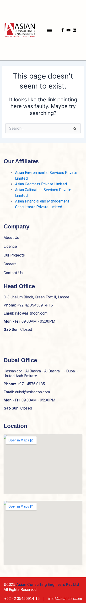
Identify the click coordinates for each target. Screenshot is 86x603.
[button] (50, 30)
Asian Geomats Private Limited (41, 184)
